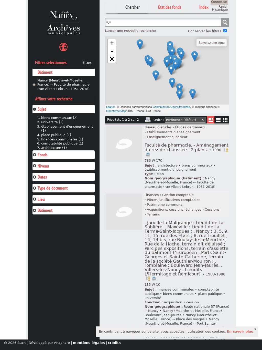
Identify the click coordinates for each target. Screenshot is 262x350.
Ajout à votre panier (148, 154)
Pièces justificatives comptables (173, 200)
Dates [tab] (42, 177)
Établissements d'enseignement (173, 132)
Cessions (212, 209)
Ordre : (159, 120)
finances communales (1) (62, 139)
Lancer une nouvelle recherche (130, 31)
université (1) (52, 122)
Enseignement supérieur (167, 137)
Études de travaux (190, 127)
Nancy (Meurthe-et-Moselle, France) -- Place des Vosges (181, 317)
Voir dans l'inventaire (226, 150)
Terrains (153, 214)
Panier (223, 6)
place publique (210, 294)
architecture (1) (54, 148)
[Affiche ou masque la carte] (63, 48)
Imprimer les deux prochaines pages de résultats (148, 120)
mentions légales (89, 343)
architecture (168, 165)
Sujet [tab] (42, 109)
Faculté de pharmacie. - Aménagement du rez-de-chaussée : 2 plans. (186, 147)
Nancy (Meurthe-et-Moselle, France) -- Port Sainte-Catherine (182, 323)
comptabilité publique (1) (62, 143)
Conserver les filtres (204, 31)
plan (160, 174)
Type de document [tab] (53, 188)
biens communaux (197, 165)
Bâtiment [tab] (45, 210)
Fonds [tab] (42, 155)
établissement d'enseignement (170, 169)
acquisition (173, 302)
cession (192, 302)
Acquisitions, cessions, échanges (174, 209)
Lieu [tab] (41, 199)
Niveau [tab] (43, 166)
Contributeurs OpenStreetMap (171, 107)
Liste (210, 119)
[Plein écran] (112, 59)
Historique (220, 10)
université (153, 298)
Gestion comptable (178, 195)
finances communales (176, 289)
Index (204, 7)
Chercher (132, 7)
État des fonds (169, 7)
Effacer (87, 62)
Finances (152, 195)
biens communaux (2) (59, 118)
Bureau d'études (158, 127)
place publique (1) (56, 135)
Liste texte (218, 120)
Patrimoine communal (165, 205)
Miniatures (225, 119)
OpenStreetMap (116, 111)
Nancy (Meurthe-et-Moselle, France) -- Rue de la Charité (185, 338)
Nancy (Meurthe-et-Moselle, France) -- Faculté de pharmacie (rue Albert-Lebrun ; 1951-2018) (63, 84)
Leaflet (110, 107)
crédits (114, 343)
